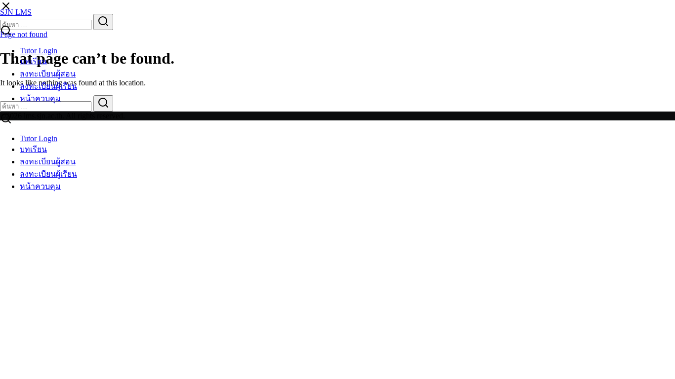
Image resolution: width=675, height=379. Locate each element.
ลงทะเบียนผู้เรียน (48, 86)
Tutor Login (38, 50)
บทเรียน (33, 61)
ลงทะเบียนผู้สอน (48, 74)
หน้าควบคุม (40, 98)
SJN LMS (16, 12)
